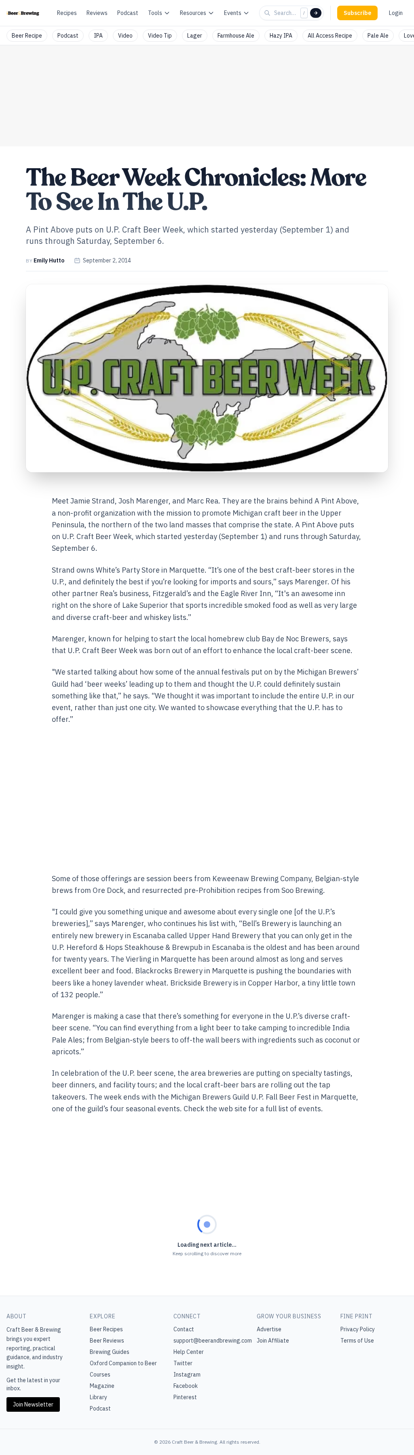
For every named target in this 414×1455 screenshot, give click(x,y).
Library (98, 1397)
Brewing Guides (109, 1352)
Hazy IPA (281, 35)
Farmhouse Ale (236, 35)
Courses (100, 1374)
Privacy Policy (357, 1329)
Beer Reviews (107, 1340)
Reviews (97, 13)
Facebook (185, 1385)
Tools (155, 13)
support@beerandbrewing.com (212, 1340)
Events (232, 13)
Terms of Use (357, 1340)
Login (396, 13)
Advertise (269, 1329)
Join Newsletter (33, 1404)
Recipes (67, 13)
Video (125, 35)
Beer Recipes (106, 1329)
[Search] (315, 13)
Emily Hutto (49, 260)
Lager (194, 35)
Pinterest (185, 1397)
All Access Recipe (330, 35)
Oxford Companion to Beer (123, 1363)
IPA (98, 35)
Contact (183, 1329)
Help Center (188, 1352)
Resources (193, 13)
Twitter (182, 1363)
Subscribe (357, 13)
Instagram (187, 1374)
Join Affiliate (273, 1340)
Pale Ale (378, 35)
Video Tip (160, 35)
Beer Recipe (27, 35)
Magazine (102, 1385)
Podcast (127, 13)
